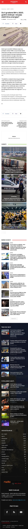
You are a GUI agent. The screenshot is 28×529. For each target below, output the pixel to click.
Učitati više (13, 318)
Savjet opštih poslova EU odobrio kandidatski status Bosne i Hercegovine (7, 124)
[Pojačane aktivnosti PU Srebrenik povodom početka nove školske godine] (14, 188)
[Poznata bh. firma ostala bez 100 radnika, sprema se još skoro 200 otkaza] (5, 312)
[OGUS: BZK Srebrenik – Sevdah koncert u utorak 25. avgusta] (5, 400)
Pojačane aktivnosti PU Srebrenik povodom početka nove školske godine (14, 199)
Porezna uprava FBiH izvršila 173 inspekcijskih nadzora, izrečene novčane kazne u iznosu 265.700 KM (18, 294)
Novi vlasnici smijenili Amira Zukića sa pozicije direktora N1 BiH (17, 276)
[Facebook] (7, 512)
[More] (20, 23)
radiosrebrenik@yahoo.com (18, 500)
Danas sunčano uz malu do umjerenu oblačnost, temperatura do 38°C (18, 415)
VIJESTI (8, 9)
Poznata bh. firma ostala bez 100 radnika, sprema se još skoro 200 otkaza (18, 313)
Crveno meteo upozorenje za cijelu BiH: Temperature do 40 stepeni (17, 359)
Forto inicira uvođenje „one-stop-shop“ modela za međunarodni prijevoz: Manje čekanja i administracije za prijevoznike (14, 170)
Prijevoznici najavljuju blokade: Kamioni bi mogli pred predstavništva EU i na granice (17, 266)
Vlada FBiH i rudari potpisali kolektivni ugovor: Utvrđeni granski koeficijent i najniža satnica (22, 125)
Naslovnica (3, 9)
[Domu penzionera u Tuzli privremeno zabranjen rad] (5, 374)
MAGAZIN (14, 222)
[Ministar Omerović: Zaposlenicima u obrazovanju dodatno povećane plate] (5, 366)
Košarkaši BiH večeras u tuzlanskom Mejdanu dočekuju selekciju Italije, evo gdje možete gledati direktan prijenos (14, 226)
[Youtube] (21, 512)
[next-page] (5, 233)
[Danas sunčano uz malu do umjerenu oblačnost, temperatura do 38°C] (5, 415)
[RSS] (14, 512)
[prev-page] (2, 233)
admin (4, 19)
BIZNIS (12, 9)
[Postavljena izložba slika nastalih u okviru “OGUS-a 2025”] (5, 393)
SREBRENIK (14, 196)
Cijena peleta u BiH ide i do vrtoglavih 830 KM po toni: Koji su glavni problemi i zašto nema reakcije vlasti (18, 285)
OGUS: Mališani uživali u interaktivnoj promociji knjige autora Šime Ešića (17, 386)
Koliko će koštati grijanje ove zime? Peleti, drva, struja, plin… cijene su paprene (17, 408)
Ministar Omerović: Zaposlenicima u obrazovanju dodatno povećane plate (17, 366)
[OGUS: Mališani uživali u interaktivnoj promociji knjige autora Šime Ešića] (5, 386)
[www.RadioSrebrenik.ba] (14, 482)
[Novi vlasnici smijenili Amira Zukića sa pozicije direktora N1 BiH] (5, 275)
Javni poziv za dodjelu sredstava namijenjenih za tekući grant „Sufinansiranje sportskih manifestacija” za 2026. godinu (18, 257)
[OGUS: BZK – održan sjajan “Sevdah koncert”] (5, 423)
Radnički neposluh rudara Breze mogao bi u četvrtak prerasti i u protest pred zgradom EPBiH (17, 303)
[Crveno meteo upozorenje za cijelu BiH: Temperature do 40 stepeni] (5, 359)
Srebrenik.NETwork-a (5, 522)
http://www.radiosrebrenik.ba (14, 138)
